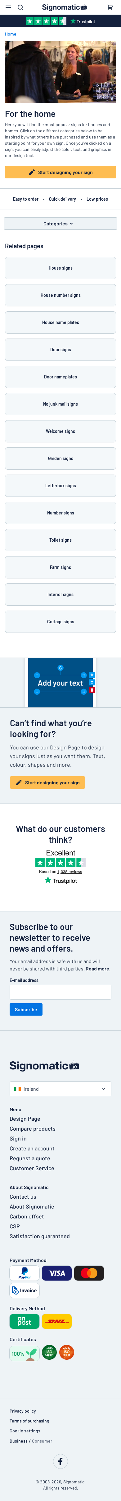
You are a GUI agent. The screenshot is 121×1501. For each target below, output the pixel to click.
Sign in (18, 1138)
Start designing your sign (65, 172)
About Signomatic (32, 1206)
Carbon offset (27, 1216)
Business (19, 1440)
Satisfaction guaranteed (40, 1236)
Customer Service (32, 1168)
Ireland (31, 1089)
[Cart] (110, 7)
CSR (15, 1226)
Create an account (32, 1148)
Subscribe (26, 1009)
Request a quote (30, 1158)
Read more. (98, 968)
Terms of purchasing (29, 1420)
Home (10, 33)
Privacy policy (23, 1411)
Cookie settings (25, 1430)
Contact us (23, 1196)
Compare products (33, 1128)
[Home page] (60, 1066)
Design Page (25, 1118)
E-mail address (24, 980)
